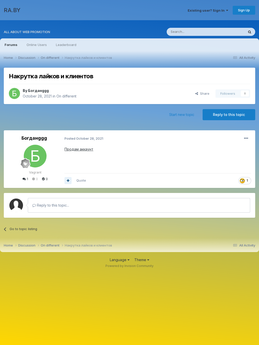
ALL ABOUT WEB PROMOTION (27, 32)
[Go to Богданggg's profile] (14, 93)
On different (66, 96)
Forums (11, 45)
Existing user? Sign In (207, 10)
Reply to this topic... (52, 205)
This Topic (229, 32)
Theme (140, 260)
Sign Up (244, 10)
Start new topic (181, 114)
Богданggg (38, 90)
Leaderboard (66, 45)
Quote (81, 180)
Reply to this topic (229, 114)
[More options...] (246, 138)
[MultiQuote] (68, 180)
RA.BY (12, 10)
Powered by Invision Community (129, 266)
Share (203, 93)
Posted (83, 138)
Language (118, 260)
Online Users (37, 45)
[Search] (249, 32)
